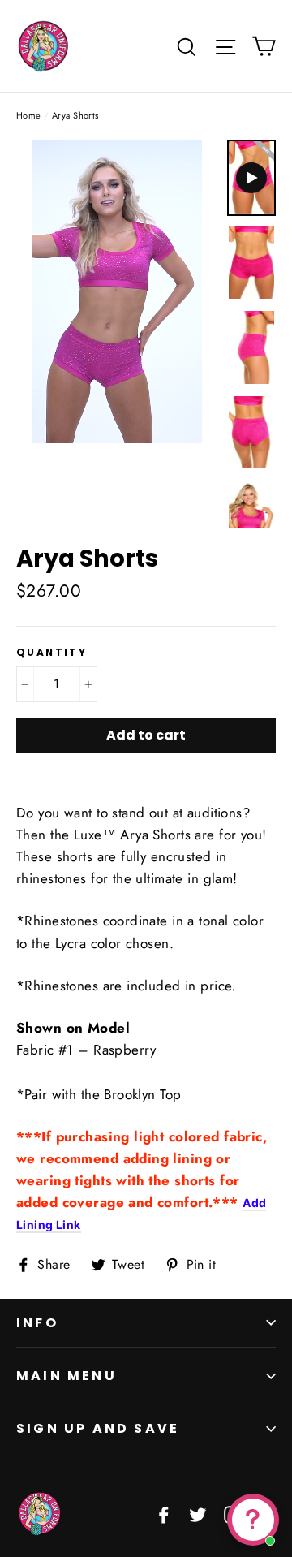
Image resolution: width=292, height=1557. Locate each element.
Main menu (66, 1375)
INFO (37, 1322)
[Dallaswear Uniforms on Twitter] (198, 1514)
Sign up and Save (97, 1428)
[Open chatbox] (253, 1520)
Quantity (51, 652)
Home (28, 115)
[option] (117, 291)
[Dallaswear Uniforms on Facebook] (164, 1514)
